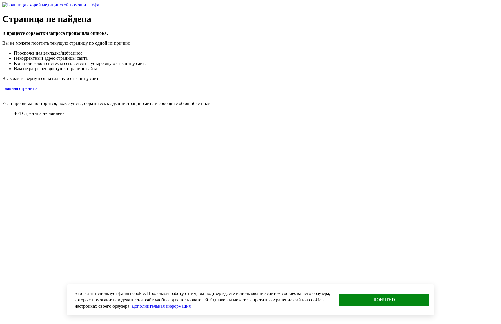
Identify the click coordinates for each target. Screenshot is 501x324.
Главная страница (19, 88)
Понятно (384, 300)
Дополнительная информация (161, 306)
